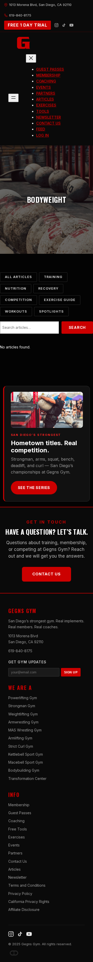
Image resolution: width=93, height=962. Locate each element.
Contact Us (46, 574)
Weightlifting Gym (23, 714)
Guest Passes (19, 813)
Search (77, 327)
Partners (15, 853)
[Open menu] (13, 98)
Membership (18, 805)
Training (53, 277)
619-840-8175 (20, 651)
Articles (14, 869)
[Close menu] (31, 58)
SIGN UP (71, 672)
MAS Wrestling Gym (25, 730)
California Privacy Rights (28, 901)
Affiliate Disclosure (24, 909)
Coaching (16, 821)
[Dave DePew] (14, 953)
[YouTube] (71, 25)
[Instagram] (56, 25)
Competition (18, 300)
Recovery (48, 288)
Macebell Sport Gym (25, 762)
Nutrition (15, 288)
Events (14, 845)
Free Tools (17, 829)
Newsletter (17, 877)
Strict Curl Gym (20, 746)
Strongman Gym (21, 706)
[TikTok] (64, 25)
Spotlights (51, 311)
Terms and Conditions (26, 885)
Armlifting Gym (20, 738)
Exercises (16, 837)
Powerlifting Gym (22, 698)
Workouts (16, 311)
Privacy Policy (20, 893)
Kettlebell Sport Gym (25, 754)
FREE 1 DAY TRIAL (27, 25)
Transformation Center (27, 778)
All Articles (18, 277)
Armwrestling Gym (23, 722)
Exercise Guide (59, 300)
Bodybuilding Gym (23, 770)
